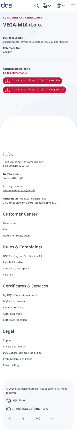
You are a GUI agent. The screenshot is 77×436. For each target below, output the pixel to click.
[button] (48, 6)
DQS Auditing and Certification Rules (24, 256)
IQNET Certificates (13, 307)
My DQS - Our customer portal (20, 295)
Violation (8, 274)
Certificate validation (15, 320)
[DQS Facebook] (24, 418)
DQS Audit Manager (14, 301)
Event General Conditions (17, 359)
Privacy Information (14, 346)
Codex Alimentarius (15, 73)
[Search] (36, 6)
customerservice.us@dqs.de (19, 190)
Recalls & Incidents (14, 262)
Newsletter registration (16, 235)
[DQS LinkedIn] (38, 418)
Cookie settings (12, 365)
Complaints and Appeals (17, 268)
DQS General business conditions (22, 352)
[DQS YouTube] (52, 418)
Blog (5, 229)
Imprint (7, 340)
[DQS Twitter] (9, 418)
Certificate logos (12, 313)
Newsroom (9, 223)
